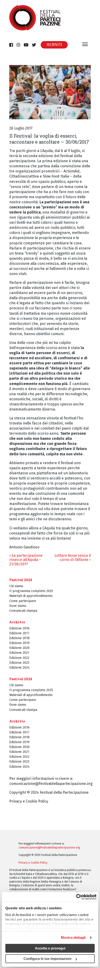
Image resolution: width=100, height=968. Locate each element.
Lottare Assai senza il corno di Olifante (72, 557)
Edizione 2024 (19, 668)
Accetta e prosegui (50, 948)
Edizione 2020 (19, 648)
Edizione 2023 (19, 663)
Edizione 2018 (19, 638)
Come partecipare (22, 601)
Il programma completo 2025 (31, 591)
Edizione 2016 (19, 628)
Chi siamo (16, 586)
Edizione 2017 (19, 633)
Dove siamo (17, 606)
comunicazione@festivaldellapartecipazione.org (51, 783)
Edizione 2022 (19, 658)
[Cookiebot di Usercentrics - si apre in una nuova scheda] (76, 897)
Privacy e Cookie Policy (28, 801)
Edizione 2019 (19, 643)
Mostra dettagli (73, 937)
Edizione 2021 (19, 653)
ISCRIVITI (54, 44)
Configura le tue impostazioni (47, 959)
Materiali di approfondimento (31, 596)
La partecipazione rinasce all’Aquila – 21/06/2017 (26, 559)
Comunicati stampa (23, 611)
